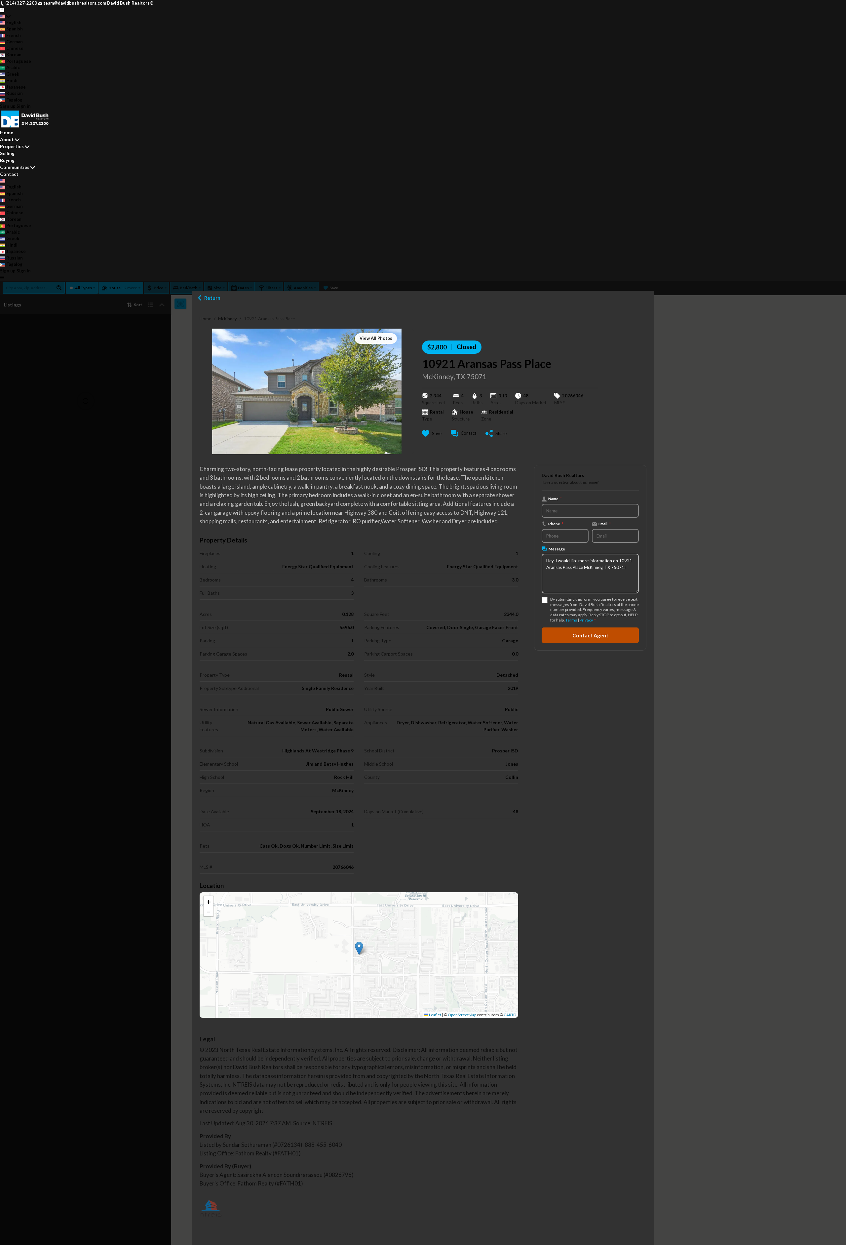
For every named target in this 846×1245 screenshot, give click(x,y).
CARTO (510, 1014)
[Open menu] (2, 277)
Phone (555, 523)
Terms (571, 620)
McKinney (227, 318)
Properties (12, 146)
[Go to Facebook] (2, 9)
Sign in (24, 106)
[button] (359, 948)
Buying (7, 160)
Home (205, 318)
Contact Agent (590, 635)
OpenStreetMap (462, 1014)
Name (555, 498)
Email (604, 523)
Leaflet (434, 1014)
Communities (14, 167)
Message (557, 548)
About (7, 139)
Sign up (8, 106)
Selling (7, 153)
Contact (9, 174)
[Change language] (5, 16)
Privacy (586, 620)
